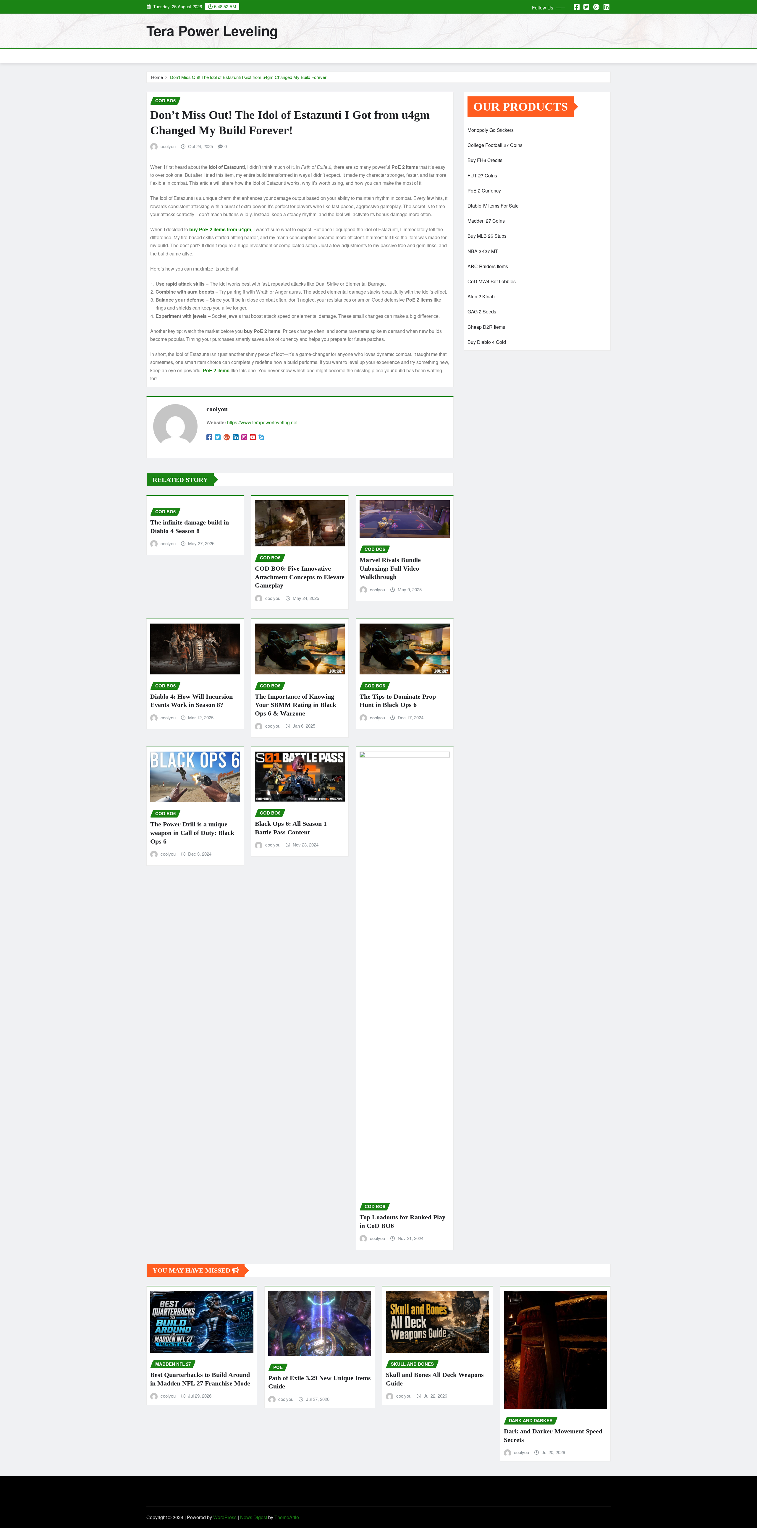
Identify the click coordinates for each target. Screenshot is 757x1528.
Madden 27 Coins (486, 220)
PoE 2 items (216, 370)
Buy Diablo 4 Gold (487, 342)
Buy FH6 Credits (485, 160)
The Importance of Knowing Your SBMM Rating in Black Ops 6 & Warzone (295, 705)
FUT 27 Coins (482, 175)
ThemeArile (286, 1517)
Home (157, 77)
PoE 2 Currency (484, 190)
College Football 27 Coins (495, 145)
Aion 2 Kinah (481, 296)
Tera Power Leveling (212, 30)
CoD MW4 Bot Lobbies (492, 281)
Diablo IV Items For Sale (493, 205)
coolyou (168, 146)
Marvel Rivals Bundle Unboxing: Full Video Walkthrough (390, 568)
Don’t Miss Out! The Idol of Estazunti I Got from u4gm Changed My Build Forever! (249, 77)
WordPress (225, 1517)
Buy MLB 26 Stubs (487, 235)
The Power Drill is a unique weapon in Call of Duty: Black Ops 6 (192, 832)
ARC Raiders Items (488, 266)
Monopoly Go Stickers (491, 130)
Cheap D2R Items (486, 326)
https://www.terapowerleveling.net (262, 422)
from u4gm (220, 229)
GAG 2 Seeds (482, 311)
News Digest (253, 1517)
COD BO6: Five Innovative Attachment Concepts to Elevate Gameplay (299, 577)
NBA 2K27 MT (483, 251)
